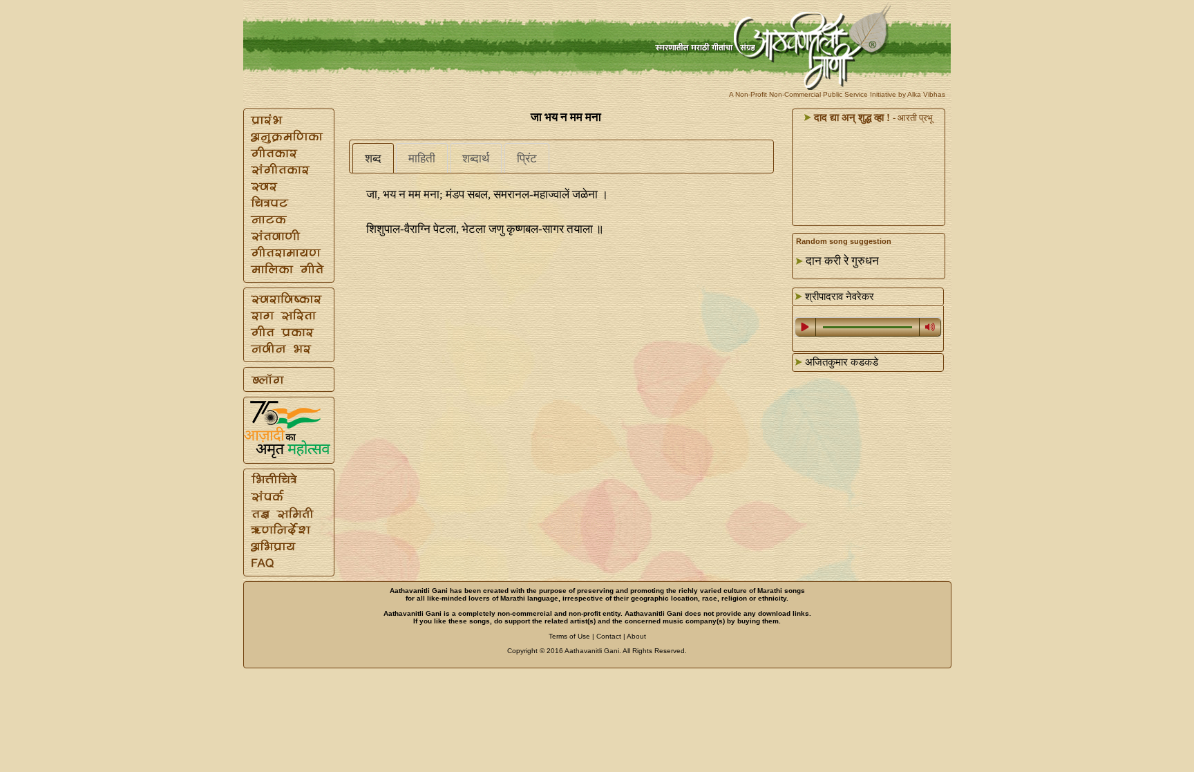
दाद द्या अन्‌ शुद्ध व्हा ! (850, 117)
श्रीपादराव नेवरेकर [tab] (838, 296)
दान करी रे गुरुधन (842, 260)
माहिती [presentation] (421, 158)
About (636, 636)
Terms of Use (569, 636)
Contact (608, 636)
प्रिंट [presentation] (527, 158)
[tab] (373, 158)
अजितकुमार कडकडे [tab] (840, 362)
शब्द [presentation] (373, 158)
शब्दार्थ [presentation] (475, 158)
